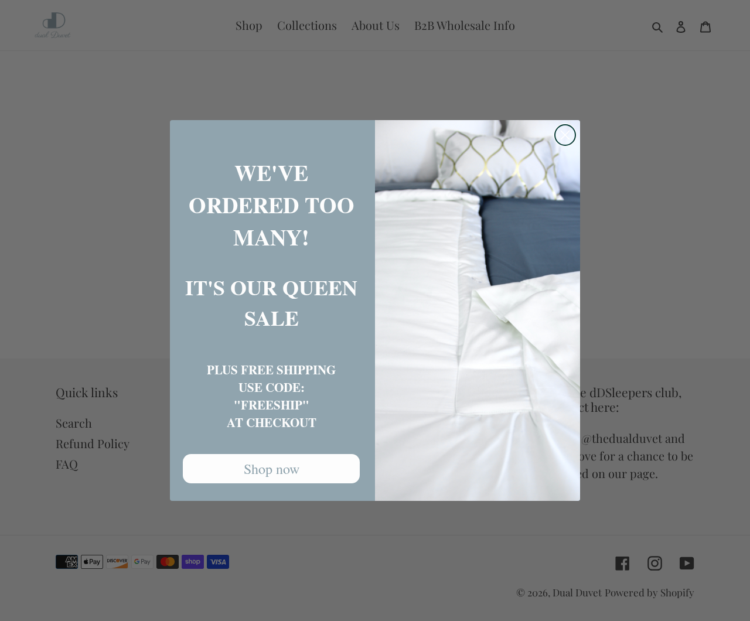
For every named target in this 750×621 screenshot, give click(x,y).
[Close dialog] (565, 135)
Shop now (271, 468)
